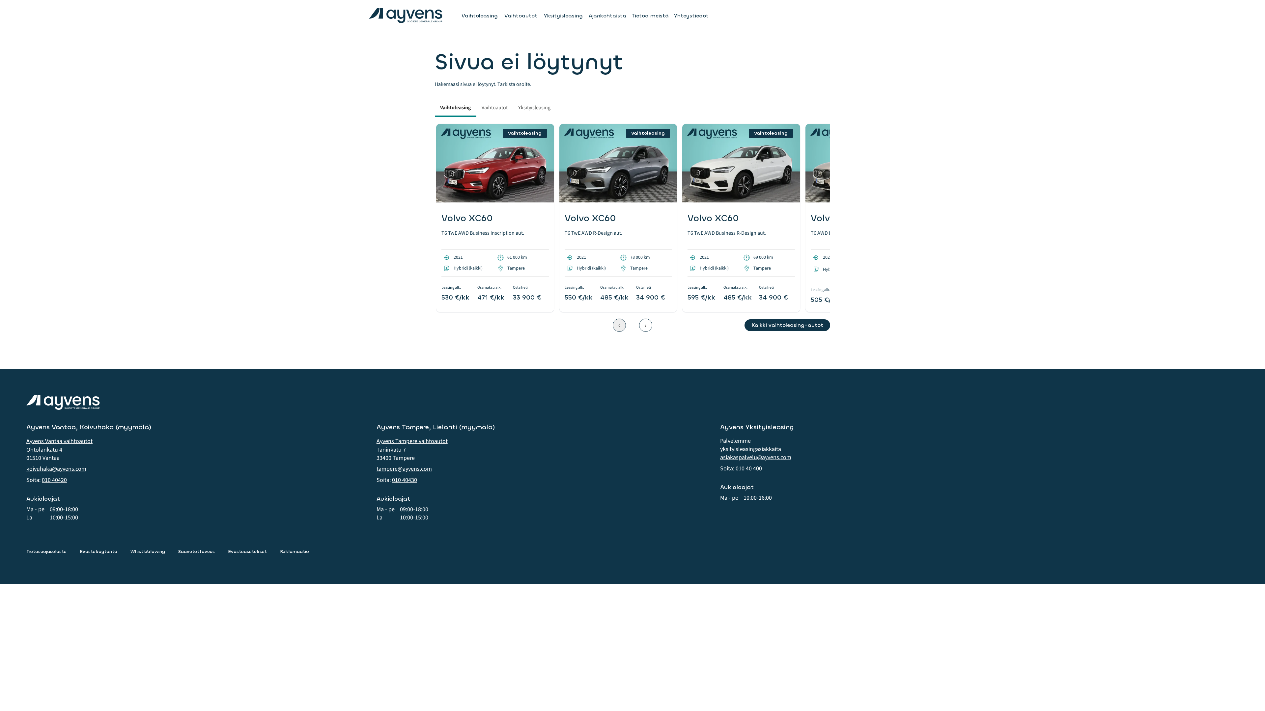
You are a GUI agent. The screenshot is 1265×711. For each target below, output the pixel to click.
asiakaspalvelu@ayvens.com (755, 457)
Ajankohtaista (607, 15)
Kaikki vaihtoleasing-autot (787, 325)
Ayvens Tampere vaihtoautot (412, 441)
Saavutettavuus (196, 551)
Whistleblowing (147, 551)
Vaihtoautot (520, 16)
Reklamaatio (294, 551)
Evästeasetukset (247, 551)
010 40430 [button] (404, 480)
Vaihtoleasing (480, 16)
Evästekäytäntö (98, 551)
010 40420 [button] (54, 480)
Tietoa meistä (650, 15)
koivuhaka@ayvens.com (56, 469)
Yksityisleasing (563, 16)
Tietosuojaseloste (46, 551)
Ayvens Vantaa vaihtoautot (59, 441)
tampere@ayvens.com (404, 469)
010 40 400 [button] (749, 468)
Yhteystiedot (691, 15)
